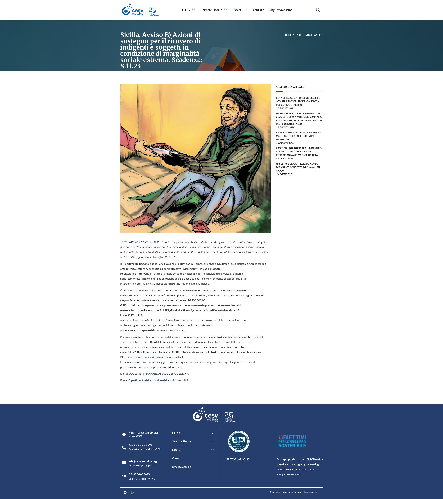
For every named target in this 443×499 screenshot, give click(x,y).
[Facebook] (125, 492)
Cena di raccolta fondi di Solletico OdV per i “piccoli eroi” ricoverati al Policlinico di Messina (298, 101)
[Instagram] (132, 492)
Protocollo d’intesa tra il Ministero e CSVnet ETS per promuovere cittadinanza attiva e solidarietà (299, 151)
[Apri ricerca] (317, 9)
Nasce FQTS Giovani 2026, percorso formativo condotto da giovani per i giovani (299, 167)
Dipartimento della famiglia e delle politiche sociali (158, 380)
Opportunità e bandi (307, 35)
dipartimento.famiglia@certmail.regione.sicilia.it (155, 356)
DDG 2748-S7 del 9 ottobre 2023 (140, 242)
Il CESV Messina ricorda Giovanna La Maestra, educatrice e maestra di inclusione (298, 136)
